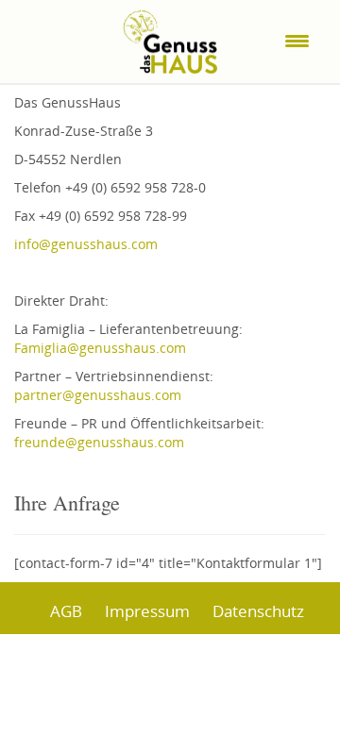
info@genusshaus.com (86, 244)
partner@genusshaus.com (97, 395)
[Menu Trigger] (297, 40)
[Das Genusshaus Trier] (170, 35)
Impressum (147, 611)
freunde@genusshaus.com (99, 442)
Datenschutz (258, 611)
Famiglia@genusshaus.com (100, 348)
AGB (66, 611)
